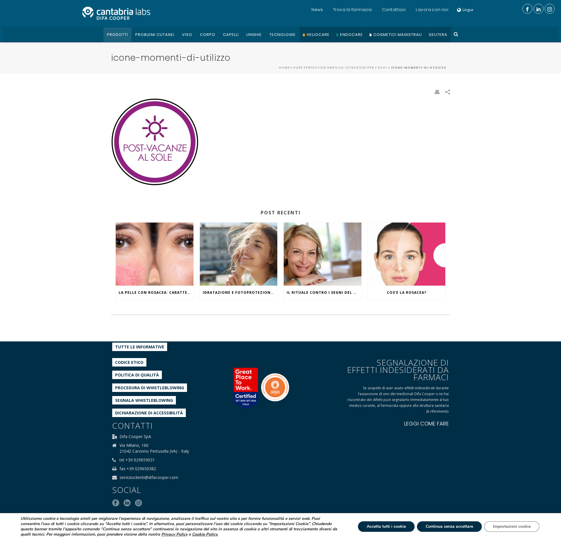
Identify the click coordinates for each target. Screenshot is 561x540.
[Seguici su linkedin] (127, 503)
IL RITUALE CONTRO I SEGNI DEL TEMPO (324, 292)
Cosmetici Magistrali (397, 34)
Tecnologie (282, 34)
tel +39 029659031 (137, 460)
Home (284, 67)
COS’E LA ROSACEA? (406, 292)
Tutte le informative (139, 347)
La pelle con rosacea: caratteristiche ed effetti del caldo (156, 292)
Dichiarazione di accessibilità (149, 413)
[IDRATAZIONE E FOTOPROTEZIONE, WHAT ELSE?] (239, 254)
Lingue (468, 9)
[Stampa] (437, 91)
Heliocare (318, 34)
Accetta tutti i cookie (386, 526)
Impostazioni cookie (512, 526)
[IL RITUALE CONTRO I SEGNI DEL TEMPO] (322, 254)
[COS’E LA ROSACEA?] (407, 254)
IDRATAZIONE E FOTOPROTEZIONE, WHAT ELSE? (240, 292)
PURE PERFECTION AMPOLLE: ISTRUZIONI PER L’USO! (340, 67)
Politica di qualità (137, 375)
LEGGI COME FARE (426, 423)
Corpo (207, 34)
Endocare (351, 34)
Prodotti (117, 34)
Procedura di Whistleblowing (149, 387)
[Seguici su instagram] (138, 503)
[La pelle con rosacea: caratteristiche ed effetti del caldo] (154, 254)
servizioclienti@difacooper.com (149, 477)
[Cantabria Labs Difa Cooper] (116, 13)
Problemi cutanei (154, 34)
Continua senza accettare (449, 526)
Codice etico (129, 362)
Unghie (254, 34)
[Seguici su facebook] (115, 503)
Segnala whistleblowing (144, 400)
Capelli (231, 34)
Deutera (438, 34)
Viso (187, 34)
